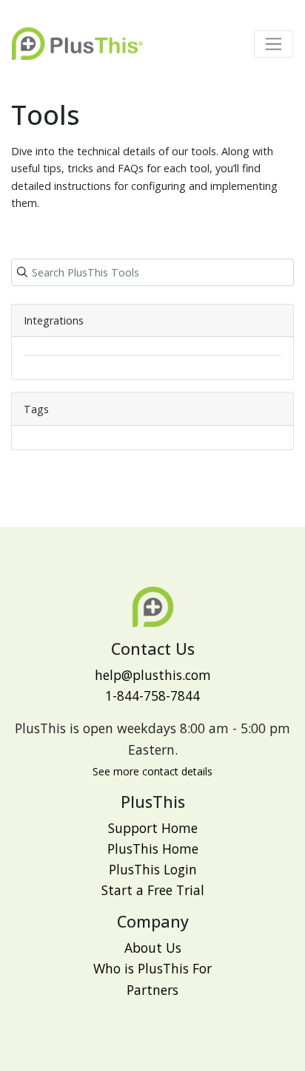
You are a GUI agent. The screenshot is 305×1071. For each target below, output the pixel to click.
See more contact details (152, 771)
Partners (152, 990)
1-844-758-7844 (152, 695)
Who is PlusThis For (152, 968)
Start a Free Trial (152, 890)
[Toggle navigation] (273, 44)
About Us (152, 947)
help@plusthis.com (153, 675)
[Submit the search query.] (22, 272)
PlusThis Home (152, 848)
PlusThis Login (153, 869)
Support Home (153, 828)
